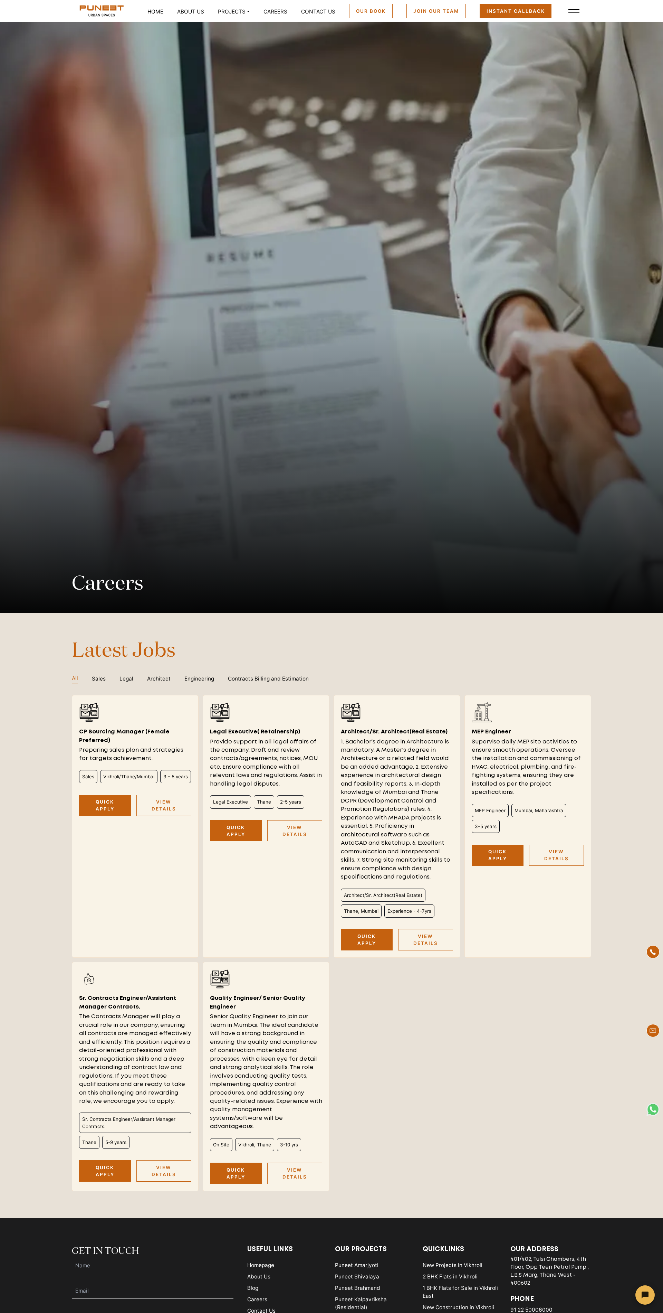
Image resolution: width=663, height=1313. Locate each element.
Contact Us (318, 11)
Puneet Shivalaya (357, 1276)
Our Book (371, 11)
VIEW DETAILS (164, 805)
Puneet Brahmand (357, 1288)
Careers (275, 11)
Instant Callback (516, 11)
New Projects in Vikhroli (452, 1265)
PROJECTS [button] (232, 11)
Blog (252, 1288)
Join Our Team (436, 11)
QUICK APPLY (105, 805)
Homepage (260, 1265)
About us (190, 11)
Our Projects (361, 1249)
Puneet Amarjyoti (356, 1265)
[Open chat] (645, 1295)
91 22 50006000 (531, 1309)
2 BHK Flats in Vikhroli (450, 1276)
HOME (155, 11)
